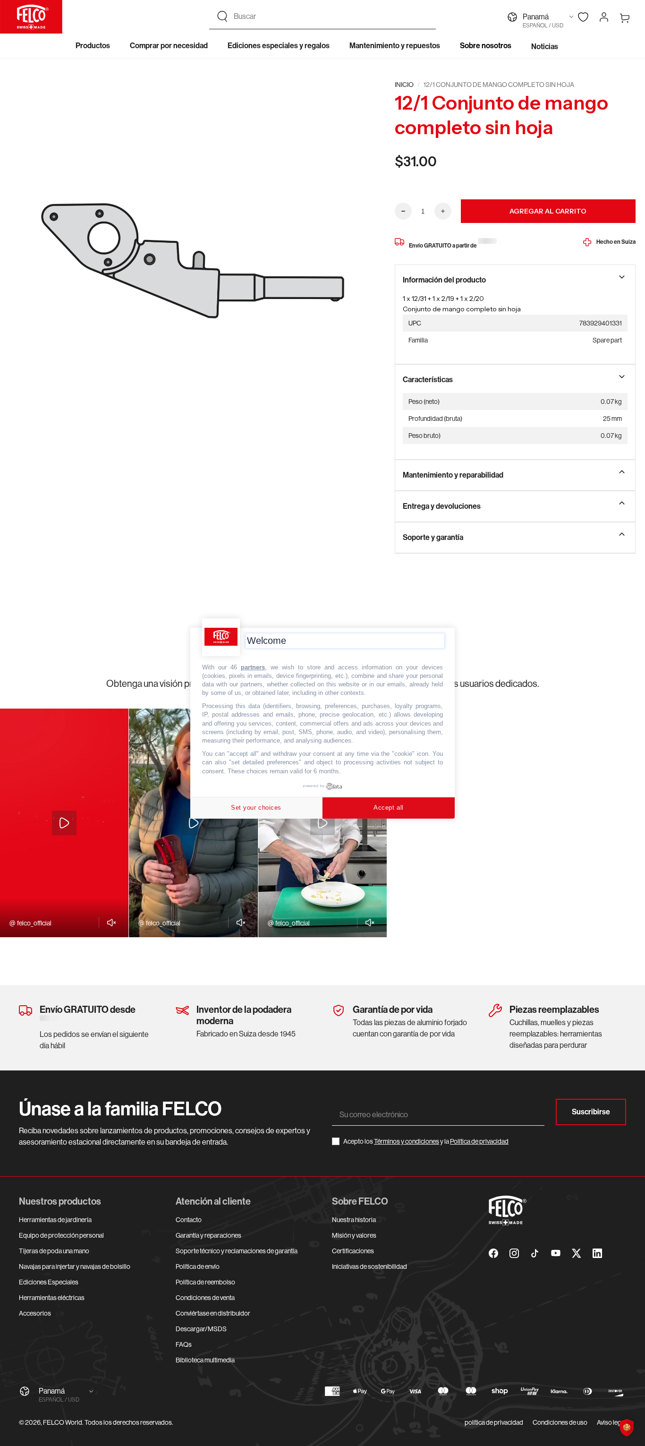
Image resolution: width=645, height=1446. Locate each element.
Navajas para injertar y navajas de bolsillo (74, 1266)
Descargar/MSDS (201, 1329)
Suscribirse (591, 1111)
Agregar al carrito (547, 211)
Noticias (544, 46)
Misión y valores (354, 1235)
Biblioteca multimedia (205, 1360)
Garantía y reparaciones (208, 1235)
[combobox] (331, 16)
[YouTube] (555, 1253)
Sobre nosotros (485, 45)
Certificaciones (353, 1251)
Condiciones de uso (560, 1422)
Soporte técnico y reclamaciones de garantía (236, 1251)
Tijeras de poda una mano (54, 1251)
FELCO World (62, 1422)
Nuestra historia (354, 1220)
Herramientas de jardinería (55, 1220)
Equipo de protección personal (61, 1235)
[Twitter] (576, 1253)
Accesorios (35, 1313)
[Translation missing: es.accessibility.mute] (109, 922)
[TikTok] (535, 1253)
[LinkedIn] (597, 1253)
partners (253, 666)
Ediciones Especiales (48, 1282)
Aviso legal (611, 1422)
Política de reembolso (205, 1282)
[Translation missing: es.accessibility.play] (64, 823)
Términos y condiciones (406, 1141)
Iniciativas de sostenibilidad (369, 1266)
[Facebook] (493, 1253)
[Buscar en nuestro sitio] (222, 16)
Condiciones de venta (205, 1297)
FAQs (184, 1344)
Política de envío (198, 1266)
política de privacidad (494, 1422)
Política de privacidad (479, 1141)
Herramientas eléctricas (52, 1297)
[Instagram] (514, 1253)
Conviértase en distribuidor (213, 1313)
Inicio (404, 84)
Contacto (189, 1220)
